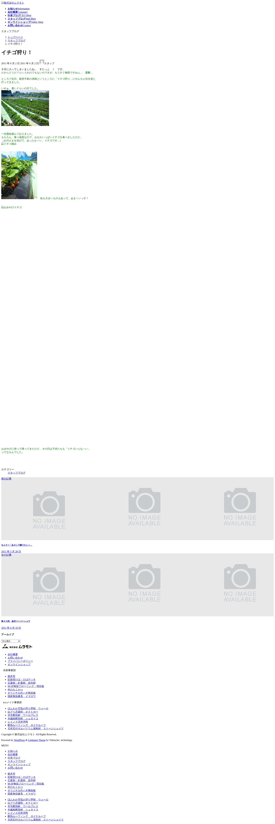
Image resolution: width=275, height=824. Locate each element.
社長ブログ (14, 757)
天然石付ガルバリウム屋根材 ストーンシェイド (36, 728)
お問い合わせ (15, 657)
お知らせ (13, 751)
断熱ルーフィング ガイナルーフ (27, 725)
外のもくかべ (15, 689)
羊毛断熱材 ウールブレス (23, 715)
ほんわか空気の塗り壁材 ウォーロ (28, 708)
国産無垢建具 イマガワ (22, 696)
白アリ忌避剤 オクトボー (23, 711)
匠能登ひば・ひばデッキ (22, 679)
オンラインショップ (19, 664)
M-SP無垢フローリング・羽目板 (26, 686)
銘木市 (11, 676)
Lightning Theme (37, 740)
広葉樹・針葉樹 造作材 (22, 682)
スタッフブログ (16, 472)
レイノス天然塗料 (18, 721)
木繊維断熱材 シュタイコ (23, 718)
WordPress (19, 740)
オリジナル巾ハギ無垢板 (22, 693)
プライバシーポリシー (20, 661)
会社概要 (13, 654)
